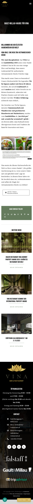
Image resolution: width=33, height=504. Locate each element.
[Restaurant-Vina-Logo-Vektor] (4, 2)
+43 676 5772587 (16, 439)
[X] (8, 214)
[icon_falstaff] (15, 457)
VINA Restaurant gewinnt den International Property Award (16, 300)
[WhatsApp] (18, 214)
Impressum (26, 494)
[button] (2, 148)
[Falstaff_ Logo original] (26, 457)
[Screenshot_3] (16, 314)
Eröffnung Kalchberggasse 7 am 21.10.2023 (16, 339)
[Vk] (28, 214)
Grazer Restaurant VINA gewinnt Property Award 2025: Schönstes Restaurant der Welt (16, 259)
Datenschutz (16, 496)
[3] (16, 275)
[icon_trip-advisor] (16, 479)
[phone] (24, 447)
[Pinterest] (24, 214)
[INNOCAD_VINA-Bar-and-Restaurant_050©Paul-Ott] (16, 233)
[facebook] (9, 447)
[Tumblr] (21, 214)
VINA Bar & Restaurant (16, 494)
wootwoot (26, 491)
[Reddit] (11, 214)
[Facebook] (5, 214)
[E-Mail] (5, 217)
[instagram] (14, 447)
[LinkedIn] (14, 214)
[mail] (19, 447)
